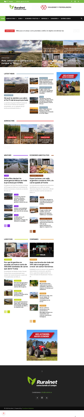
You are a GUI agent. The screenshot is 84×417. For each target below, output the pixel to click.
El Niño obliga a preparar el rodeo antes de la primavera (21, 294)
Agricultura (10, 18)
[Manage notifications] (3, 413)
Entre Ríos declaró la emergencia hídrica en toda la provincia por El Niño (15, 180)
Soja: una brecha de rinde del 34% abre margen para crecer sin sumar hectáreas (42, 264)
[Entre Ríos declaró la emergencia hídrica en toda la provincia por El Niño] (16, 166)
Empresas (44, 18)
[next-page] (8, 147)
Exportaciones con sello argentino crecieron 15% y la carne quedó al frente (41, 180)
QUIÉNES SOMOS (66, 18)
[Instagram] (75, 1)
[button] (81, 19)
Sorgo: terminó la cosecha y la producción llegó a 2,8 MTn (28, 141)
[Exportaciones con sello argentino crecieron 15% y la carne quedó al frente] (52, 60)
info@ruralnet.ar (46, 392)
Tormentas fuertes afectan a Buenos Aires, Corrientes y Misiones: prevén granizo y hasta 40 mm (46, 101)
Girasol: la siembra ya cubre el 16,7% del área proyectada (16, 99)
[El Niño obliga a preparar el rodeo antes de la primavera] (8, 293)
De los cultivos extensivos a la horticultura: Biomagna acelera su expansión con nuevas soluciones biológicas (46, 312)
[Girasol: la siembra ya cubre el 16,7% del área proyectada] (16, 85)
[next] (78, 31)
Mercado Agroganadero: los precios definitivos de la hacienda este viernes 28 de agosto (21, 285)
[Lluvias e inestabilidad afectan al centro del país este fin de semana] (8, 208)
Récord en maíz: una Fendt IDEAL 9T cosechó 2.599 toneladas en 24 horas (46, 298)
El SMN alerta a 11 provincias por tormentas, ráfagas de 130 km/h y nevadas (21, 219)
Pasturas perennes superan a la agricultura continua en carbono (12, 141)
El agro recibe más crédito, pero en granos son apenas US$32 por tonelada (46, 91)
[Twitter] (78, 1)
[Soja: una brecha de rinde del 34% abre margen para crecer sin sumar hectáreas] (42, 250)
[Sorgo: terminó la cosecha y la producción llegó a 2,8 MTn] (29, 134)
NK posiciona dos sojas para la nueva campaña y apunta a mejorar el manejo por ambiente (46, 286)
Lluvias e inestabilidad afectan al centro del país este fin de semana (21, 210)
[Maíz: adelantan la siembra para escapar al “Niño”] (21, 53)
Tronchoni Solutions (28, 408)
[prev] (74, 31)
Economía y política (31, 18)
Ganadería (54, 18)
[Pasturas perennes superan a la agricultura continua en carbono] (52, 46)
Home (3, 18)
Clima (20, 18)
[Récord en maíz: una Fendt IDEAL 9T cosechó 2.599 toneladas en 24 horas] (34, 295)
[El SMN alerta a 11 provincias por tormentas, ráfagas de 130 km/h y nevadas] (8, 217)
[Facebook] (71, 1)
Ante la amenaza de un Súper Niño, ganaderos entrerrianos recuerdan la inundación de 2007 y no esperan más (21, 304)
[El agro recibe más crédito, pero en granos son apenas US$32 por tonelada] (34, 90)
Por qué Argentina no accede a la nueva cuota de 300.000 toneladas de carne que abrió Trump (16, 265)
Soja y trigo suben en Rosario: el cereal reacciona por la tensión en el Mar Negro (46, 111)
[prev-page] (5, 147)
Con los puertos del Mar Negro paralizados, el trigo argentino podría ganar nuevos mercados (46, 82)
